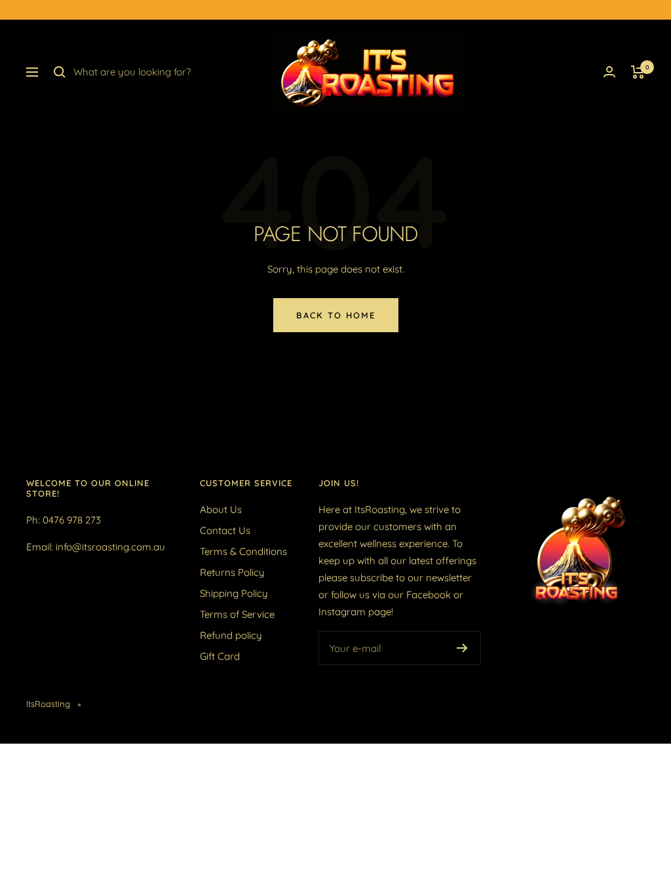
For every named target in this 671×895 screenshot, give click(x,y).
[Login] (609, 71)
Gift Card (220, 656)
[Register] (462, 648)
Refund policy (231, 635)
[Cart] (638, 72)
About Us (221, 509)
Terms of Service (237, 614)
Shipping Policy (234, 593)
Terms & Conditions (243, 551)
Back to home (335, 315)
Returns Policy (232, 572)
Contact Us (225, 530)
